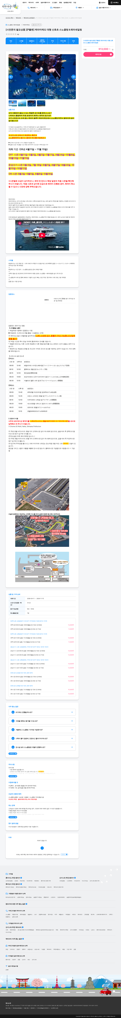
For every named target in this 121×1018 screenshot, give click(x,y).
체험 (63, 949)
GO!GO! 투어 (9, 18)
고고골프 (54, 2)
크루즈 (110, 914)
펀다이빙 (50, 914)
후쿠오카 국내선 (10, 887)
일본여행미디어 (45, 2)
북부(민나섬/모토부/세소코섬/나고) (45, 930)
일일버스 (30, 914)
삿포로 (16, 881)
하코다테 (22, 881)
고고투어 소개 (54, 1008)
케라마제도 (13, 930)
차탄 (57, 930)
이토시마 (49, 887)
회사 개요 (8, 1008)
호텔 (60, 2)
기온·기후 (69, 949)
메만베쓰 (36, 881)
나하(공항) (62, 881)
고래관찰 (86, 914)
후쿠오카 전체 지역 (58, 887)
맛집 (74, 2)
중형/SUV (46, 897)
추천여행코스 (57, 949)
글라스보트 (15, 917)
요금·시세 (37, 949)
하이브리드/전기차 (10, 897)
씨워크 (74, 914)
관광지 (18, 949)
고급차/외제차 (61, 897)
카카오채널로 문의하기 (43, 1008)
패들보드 (61, 914)
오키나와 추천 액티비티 (14, 927)
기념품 (43, 949)
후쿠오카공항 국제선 (21, 887)
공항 (75, 949)
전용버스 (8, 917)
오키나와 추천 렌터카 (66, 878)
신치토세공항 (9, 881)
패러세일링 (23, 914)
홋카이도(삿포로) (101, 930)
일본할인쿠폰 (68, 2)
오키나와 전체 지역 (94, 881)
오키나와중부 (73, 930)
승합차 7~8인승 (38, 897)
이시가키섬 (85, 881)
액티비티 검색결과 (29, 18)
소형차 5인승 (20, 897)
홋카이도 (8, 959)
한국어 (103, 2)
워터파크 (80, 914)
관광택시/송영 (42, 914)
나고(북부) (69, 881)
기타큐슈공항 (41, 887)
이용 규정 (26, 1008)
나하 (7, 930)
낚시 (35, 914)
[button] (11, 77)
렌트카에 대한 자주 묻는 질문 (15, 904)
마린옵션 (68, 914)
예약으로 (98, 54)
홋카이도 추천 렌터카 (13, 878)
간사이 (24, 959)
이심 (98, 1016)
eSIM (37, 2)
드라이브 (12, 949)
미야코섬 (81, 930)
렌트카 (25, 2)
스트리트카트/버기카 (101, 914)
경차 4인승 (28, 897)
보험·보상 (30, 949)
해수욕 (92, 914)
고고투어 (104, 1016)
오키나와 (34, 959)
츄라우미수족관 (64, 930)
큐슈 (29, 959)
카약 (56, 914)
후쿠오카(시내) (32, 887)
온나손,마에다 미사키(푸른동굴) (26, 930)
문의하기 (33, 1008)
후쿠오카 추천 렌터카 (13, 884)
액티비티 (31, 2)
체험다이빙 (15, 914)
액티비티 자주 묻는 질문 (14, 939)
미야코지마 (77, 881)
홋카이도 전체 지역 (46, 881)
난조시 (93, 930)
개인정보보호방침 (17, 1008)
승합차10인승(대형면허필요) (74, 897)
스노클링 (8, 914)
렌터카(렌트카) (87, 1016)
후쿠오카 (109, 930)
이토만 (87, 930)
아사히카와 (29, 881)
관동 (19, 959)
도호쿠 (14, 959)
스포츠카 (53, 897)
